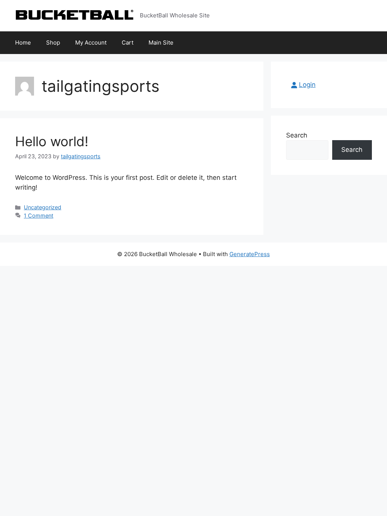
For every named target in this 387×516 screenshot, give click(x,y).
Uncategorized (42, 207)
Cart (127, 42)
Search (296, 135)
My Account (91, 42)
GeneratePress (249, 254)
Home (23, 42)
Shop (53, 42)
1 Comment (38, 215)
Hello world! (51, 141)
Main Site (161, 42)
